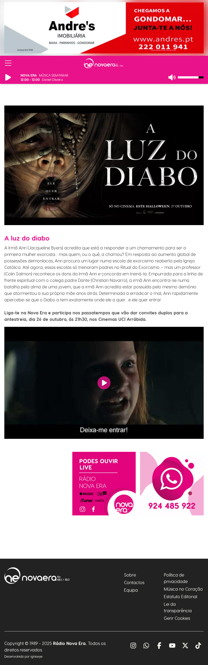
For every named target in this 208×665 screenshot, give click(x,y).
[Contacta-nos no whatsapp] (172, 483)
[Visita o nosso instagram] (133, 645)
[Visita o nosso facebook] (159, 645)
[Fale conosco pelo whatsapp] (146, 645)
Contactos (134, 582)
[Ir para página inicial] (103, 63)
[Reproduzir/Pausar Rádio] (8, 77)
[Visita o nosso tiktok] (198, 645)
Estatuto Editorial (180, 596)
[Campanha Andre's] (104, 28)
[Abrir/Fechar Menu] (8, 63)
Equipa (131, 589)
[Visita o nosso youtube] (172, 645)
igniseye (37, 656)
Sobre (130, 574)
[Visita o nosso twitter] (185, 645)
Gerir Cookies (177, 618)
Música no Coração (183, 588)
